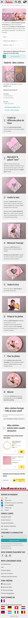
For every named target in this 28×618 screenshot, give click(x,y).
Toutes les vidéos (7, 587)
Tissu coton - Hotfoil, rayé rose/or (12, 110)
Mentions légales (6, 570)
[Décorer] (14, 379)
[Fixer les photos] (14, 344)
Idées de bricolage (8, 590)
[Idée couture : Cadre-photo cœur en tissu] (14, 17)
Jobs (2, 567)
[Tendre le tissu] (14, 272)
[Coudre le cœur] (14, 185)
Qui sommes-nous (6, 564)
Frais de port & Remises (7, 523)
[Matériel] (14, 74)
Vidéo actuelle (7, 584)
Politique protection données (9, 576)
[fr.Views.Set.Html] (21, 451)
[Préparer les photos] (14, 304)
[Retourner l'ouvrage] (14, 230)
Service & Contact (6, 520)
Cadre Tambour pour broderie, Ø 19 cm (12, 107)
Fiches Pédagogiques (8, 593)
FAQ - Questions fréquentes (8, 526)
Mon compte (4, 529)
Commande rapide (6, 517)
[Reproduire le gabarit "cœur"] (14, 144)
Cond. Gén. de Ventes (7, 573)
